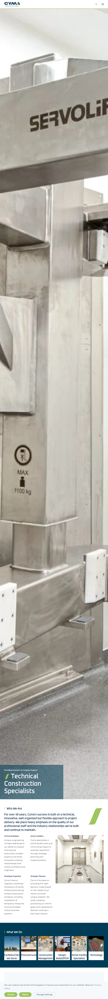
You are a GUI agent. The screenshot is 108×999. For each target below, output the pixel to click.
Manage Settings (44, 994)
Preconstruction (29, 955)
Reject (25, 994)
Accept (10, 994)
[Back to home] (12, 4)
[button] (96, 4)
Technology (96, 955)
